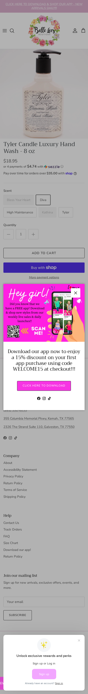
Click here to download (44, 386)
